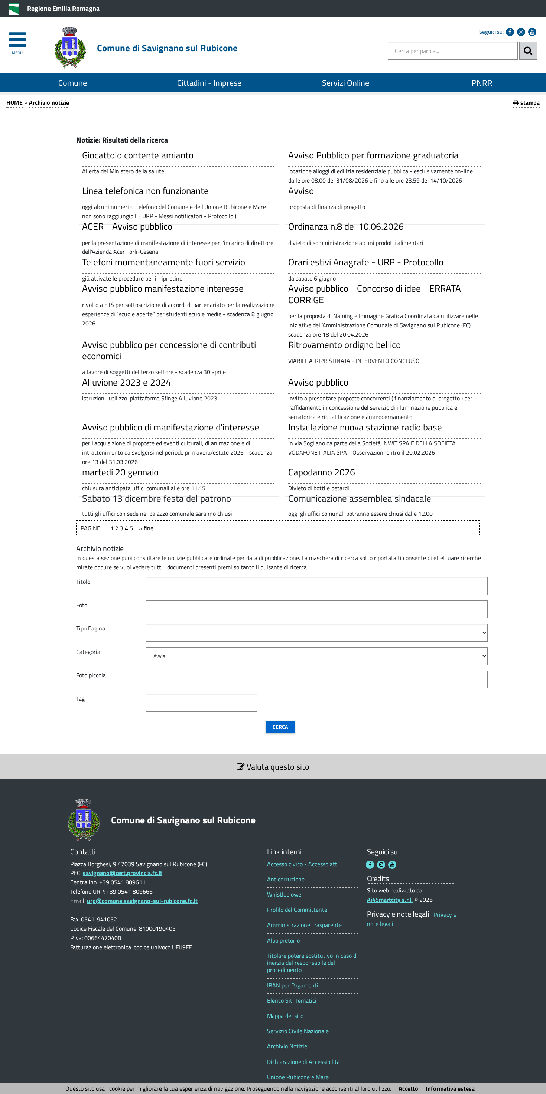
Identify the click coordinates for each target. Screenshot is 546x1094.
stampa (529, 102)
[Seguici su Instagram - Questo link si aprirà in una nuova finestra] (521, 32)
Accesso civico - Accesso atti (303, 864)
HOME (14, 102)
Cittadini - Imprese (209, 83)
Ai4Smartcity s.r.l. (390, 899)
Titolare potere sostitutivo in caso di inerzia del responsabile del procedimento (312, 963)
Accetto (408, 1088)
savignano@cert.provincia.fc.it (122, 872)
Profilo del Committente (297, 909)
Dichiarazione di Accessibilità (303, 1061)
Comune (72, 83)
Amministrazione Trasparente (304, 924)
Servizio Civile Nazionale (298, 1031)
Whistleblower (285, 894)
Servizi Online (345, 83)
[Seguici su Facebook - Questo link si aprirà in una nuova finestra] (510, 32)
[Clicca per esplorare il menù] (17, 36)
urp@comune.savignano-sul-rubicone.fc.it (142, 900)
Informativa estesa (450, 1088)
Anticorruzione (286, 879)
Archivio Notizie (287, 1046)
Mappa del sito (285, 1015)
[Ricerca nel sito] (528, 51)
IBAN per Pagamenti (292, 985)
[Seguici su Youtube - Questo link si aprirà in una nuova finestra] (532, 32)
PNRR (482, 83)
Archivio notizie (49, 102)
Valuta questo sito (277, 767)
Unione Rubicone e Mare (298, 1077)
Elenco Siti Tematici (291, 1000)
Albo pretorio (283, 940)
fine (148, 528)
